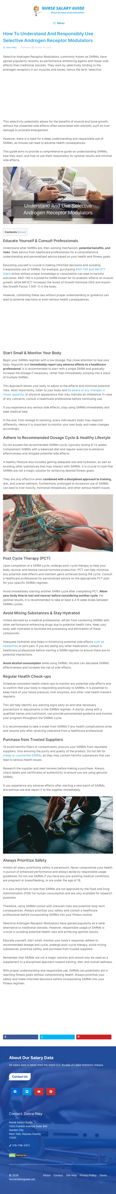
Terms (103, 1175)
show (22, 232)
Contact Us (20, 1076)
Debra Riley (11, 47)
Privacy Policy (88, 1175)
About (46, 1175)
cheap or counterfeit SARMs (22, 755)
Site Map (71, 1175)
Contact (58, 1175)
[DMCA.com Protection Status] (18, 1156)
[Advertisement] (58, 97)
